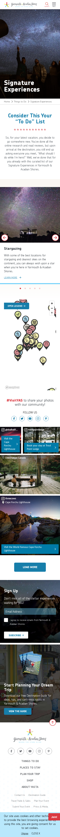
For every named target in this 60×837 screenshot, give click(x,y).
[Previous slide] (4, 237)
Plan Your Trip (30, 774)
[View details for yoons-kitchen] (27, 341)
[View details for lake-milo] (25, 320)
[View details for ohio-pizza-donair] (39, 315)
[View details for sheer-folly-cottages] (23, 301)
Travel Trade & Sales (20, 800)
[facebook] (14, 418)
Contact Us (19, 794)
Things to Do (20, 101)
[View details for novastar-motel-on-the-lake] (29, 333)
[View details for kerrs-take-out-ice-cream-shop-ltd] (35, 337)
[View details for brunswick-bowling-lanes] (24, 331)
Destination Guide (37, 794)
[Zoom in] (52, 303)
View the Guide (18, 711)
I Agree (24, 833)
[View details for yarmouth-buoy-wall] (19, 349)
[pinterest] (46, 418)
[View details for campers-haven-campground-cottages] (46, 345)
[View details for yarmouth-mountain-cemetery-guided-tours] (31, 342)
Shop (30, 780)
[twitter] (22, 418)
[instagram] (38, 418)
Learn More (10, 277)
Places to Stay (30, 767)
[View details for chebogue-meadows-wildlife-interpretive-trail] (42, 324)
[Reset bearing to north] (52, 313)
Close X (36, 833)
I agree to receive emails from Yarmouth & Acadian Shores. (30, 621)
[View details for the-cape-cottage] (17, 353)
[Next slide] (55, 237)
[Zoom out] (52, 308)
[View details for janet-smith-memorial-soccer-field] (33, 324)
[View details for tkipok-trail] (39, 346)
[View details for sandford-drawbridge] (17, 315)
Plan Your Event (41, 800)
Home (7, 101)
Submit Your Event (21, 806)
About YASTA (30, 787)
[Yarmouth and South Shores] (20, 5)
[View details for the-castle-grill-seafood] (43, 361)
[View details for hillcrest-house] (34, 353)
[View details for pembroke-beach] (17, 335)
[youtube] (30, 418)
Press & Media (41, 806)
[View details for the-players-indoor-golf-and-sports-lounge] (39, 332)
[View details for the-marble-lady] (31, 362)
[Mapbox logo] (12, 387)
